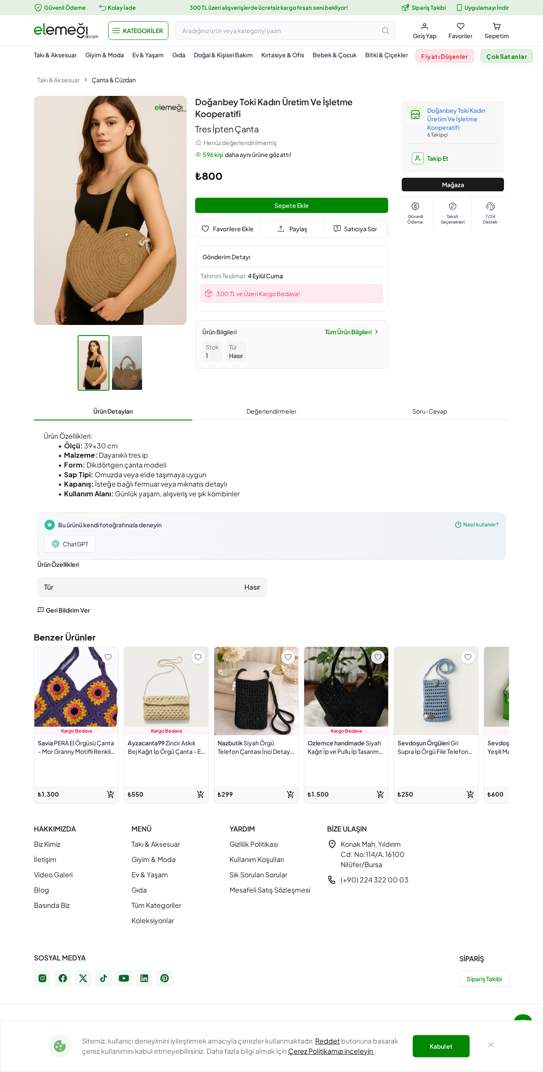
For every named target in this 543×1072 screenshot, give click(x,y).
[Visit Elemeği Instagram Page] (42, 978)
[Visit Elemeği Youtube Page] (123, 978)
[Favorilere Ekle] (108, 657)
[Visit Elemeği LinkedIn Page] (144, 978)
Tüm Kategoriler (156, 905)
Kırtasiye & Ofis (282, 55)
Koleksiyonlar (153, 920)
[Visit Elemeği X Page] (83, 978)
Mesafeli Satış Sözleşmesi (270, 889)
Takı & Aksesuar (55, 55)
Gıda (178, 55)
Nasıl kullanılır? (480, 524)
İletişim (45, 859)
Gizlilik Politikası (254, 844)
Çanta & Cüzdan (114, 80)
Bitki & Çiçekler (386, 55)
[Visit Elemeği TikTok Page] (103, 978)
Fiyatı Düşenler (445, 56)
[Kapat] (491, 1046)
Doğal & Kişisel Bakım (223, 55)
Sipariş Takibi (428, 7)
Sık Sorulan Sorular (258, 874)
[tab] (113, 411)
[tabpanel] (271, 520)
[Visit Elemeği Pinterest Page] (164, 978)
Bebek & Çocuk (335, 55)
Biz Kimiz (47, 844)
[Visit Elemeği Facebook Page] (62, 978)
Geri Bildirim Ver (68, 610)
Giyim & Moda (104, 55)
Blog (41, 889)
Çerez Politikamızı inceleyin (331, 1051)
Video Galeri (53, 874)
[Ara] (385, 30)
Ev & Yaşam (148, 55)
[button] (138, 30)
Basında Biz (52, 905)
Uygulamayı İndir (487, 7)
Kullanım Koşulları (257, 859)
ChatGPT (75, 544)
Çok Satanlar (506, 56)
